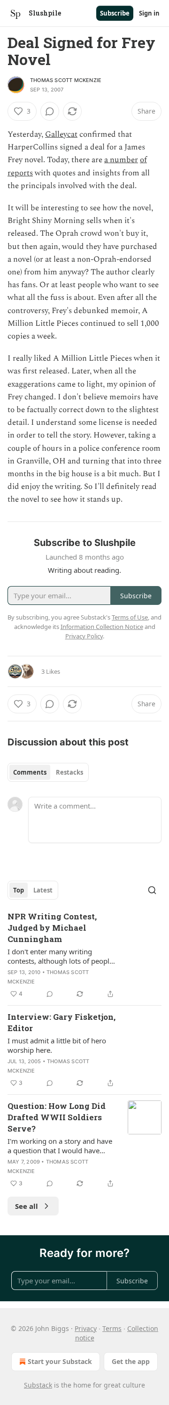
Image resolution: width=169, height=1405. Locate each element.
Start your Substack (60, 1361)
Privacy (86, 1328)
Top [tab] (18, 890)
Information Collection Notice (102, 626)
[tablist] (48, 772)
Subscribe (115, 13)
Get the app (131, 1361)
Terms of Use (130, 617)
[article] (84, 955)
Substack (38, 1384)
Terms (112, 1328)
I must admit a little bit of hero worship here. (57, 1045)
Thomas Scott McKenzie (65, 80)
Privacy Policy (84, 636)
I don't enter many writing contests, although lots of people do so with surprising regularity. (60, 956)
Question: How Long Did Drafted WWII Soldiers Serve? (57, 1117)
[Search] (152, 890)
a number (121, 160)
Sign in (149, 13)
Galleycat (61, 134)
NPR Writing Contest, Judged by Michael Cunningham (52, 927)
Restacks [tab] (69, 772)
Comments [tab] (29, 772)
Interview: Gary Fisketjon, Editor (61, 1022)
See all (26, 1206)
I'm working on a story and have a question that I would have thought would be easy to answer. (62, 1145)
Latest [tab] (43, 890)
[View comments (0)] (49, 111)
